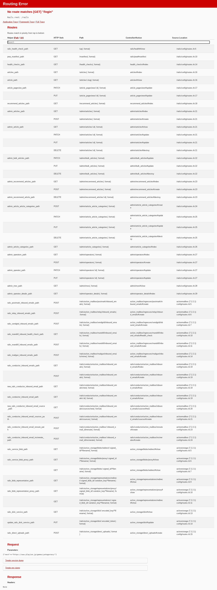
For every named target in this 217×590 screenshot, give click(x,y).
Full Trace (40, 22)
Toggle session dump (14, 560)
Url (21, 38)
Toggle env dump (12, 568)
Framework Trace (26, 22)
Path (16, 38)
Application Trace (10, 22)
